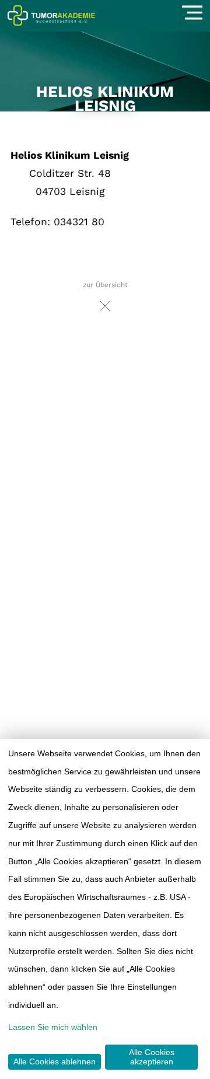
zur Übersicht (105, 285)
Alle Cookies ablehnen (54, 1061)
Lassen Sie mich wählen (52, 1027)
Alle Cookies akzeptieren (151, 1056)
